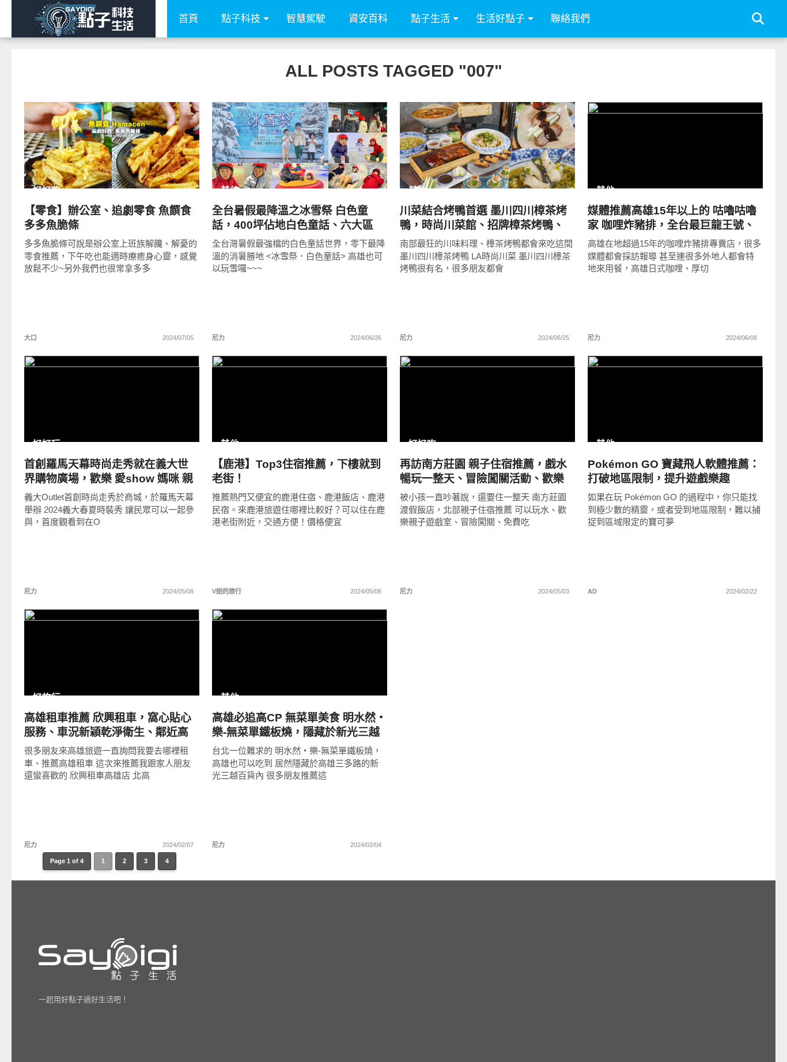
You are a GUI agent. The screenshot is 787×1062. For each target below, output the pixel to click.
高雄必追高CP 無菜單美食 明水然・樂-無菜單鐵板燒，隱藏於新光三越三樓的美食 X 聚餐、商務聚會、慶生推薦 (299, 725)
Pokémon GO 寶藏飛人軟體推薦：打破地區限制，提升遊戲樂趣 (674, 471)
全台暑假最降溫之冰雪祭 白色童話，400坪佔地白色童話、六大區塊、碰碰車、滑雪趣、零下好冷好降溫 (294, 218)
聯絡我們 (570, 18)
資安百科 (368, 18)
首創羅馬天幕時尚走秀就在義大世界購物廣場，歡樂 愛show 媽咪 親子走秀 (108, 471)
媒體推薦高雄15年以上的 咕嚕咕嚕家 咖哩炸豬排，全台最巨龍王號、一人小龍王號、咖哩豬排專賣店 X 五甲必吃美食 (672, 218)
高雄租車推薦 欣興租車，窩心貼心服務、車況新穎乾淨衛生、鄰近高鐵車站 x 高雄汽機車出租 (107, 725)
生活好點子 (500, 18)
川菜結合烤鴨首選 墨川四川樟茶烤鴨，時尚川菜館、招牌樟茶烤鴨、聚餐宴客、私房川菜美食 (483, 218)
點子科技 (240, 18)
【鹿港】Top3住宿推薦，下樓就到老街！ (296, 471)
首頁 (188, 18)
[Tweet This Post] (112, 169)
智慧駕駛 (306, 18)
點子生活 (430, 18)
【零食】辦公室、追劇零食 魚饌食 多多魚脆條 (107, 218)
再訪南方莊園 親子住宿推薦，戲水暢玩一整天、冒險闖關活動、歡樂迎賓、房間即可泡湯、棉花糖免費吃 (483, 471)
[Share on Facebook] (88, 169)
